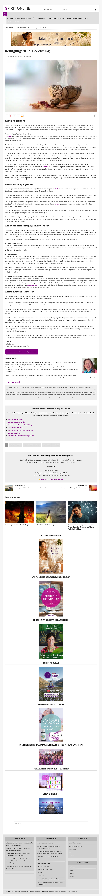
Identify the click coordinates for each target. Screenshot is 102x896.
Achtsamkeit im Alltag (15, 427)
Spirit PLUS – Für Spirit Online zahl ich (48, 879)
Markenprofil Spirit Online (45, 869)
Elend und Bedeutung (45, 525)
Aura (76, 248)
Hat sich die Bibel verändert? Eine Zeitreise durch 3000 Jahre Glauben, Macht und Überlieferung (18, 861)
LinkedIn (71, 873)
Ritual (10, 136)
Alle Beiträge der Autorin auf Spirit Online (22, 352)
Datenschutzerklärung (75, 846)
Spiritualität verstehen (15, 419)
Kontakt (39, 872)
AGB (70, 852)
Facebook (72, 867)
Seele (56, 189)
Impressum (72, 849)
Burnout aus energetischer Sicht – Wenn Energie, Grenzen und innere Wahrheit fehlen (81, 527)
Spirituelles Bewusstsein (16, 422)
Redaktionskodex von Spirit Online (47, 857)
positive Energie (32, 285)
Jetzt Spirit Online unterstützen (52, 479)
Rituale (56, 445)
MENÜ (5, 15)
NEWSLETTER (48, 9)
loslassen (57, 204)
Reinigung (46, 445)
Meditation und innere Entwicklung (20, 425)
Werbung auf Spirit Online (45, 843)
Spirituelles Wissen (14, 433)
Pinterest (71, 876)
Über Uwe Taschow (43, 866)
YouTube (71, 870)
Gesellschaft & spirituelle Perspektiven (21, 436)
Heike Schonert (15, 445)
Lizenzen (71, 856)
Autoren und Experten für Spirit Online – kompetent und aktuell (49, 847)
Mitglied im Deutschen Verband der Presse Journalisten (50, 883)
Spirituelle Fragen (27, 57)
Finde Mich (40, 876)
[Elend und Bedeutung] (51, 512)
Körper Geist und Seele (32, 445)
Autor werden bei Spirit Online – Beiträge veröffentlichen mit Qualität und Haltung (49, 852)
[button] (7, 116)
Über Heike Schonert (43, 863)
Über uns (40, 860)
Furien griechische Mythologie (17, 525)
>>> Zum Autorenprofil (13, 382)
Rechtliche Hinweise (75, 843)
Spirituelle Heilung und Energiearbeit (20, 430)
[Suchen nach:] (51, 823)
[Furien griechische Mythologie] (19, 512)
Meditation (46, 167)
